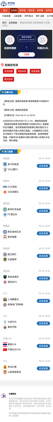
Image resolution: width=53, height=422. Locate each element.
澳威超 (6, 158)
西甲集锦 (40, 11)
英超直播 (17, 16)
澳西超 (6, 203)
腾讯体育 (8, 79)
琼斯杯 (6, 181)
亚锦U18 (7, 338)
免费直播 (35, 71)
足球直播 (14, 11)
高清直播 (8, 71)
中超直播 (6, 16)
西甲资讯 (49, 11)
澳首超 (6, 271)
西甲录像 (31, 11)
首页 (5, 10)
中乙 (5, 293)
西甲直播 (22, 11)
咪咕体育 (22, 71)
